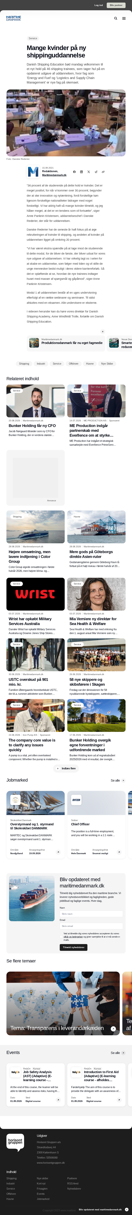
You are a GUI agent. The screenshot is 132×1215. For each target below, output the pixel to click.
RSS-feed (72, 1183)
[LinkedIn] (81, 172)
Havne (10, 1199)
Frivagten (42, 1188)
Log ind (98, 5)
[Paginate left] (9, 825)
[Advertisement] (35, 478)
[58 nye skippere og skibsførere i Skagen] (96, 667)
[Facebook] (74, 172)
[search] (115, 18)
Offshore (11, 1193)
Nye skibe (42, 1178)
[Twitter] (89, 172)
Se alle (115, 780)
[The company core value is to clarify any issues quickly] (35, 730)
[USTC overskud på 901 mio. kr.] (35, 667)
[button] (102, 331)
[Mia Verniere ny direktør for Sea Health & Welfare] (96, 606)
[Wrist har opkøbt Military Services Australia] (35, 606)
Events (41, 1193)
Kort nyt (41, 1183)
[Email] (96, 172)
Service (10, 1188)
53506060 (52, 1157)
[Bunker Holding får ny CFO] (35, 411)
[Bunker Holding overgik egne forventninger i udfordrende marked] (96, 730)
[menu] (124, 18)
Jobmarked (43, 1199)
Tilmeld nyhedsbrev (73, 947)
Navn (62, 907)
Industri (10, 1183)
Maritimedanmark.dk (54, 175)
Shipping (11, 1178)
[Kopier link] (103, 172)
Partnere (72, 1178)
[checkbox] (61, 936)
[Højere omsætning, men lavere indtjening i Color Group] (35, 541)
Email (62, 920)
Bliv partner (116, 5)
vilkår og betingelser (73, 936)
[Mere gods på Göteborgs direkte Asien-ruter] (96, 539)
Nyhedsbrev (74, 1188)
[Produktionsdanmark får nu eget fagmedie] (66, 343)
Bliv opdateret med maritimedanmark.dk (100, 1209)
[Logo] (13, 18)
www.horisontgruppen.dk (51, 1162)
